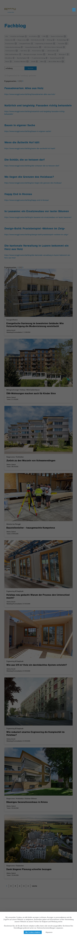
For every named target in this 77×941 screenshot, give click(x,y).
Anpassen (49, 932)
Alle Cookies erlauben (32, 932)
